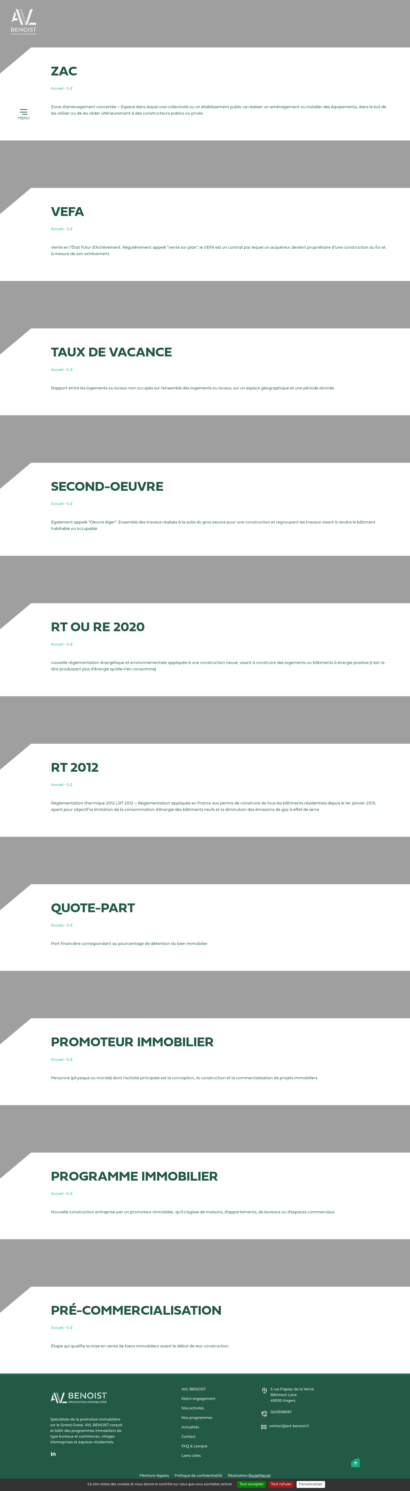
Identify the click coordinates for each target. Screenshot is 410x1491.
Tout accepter (252, 1484)
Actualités (190, 1427)
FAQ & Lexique (194, 1446)
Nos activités (193, 1408)
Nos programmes (197, 1418)
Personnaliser (311, 1484)
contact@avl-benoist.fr (289, 1426)
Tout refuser (281, 1484)
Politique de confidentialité (198, 1476)
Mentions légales (154, 1476)
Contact (189, 1437)
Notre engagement (198, 1399)
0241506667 (281, 1412)
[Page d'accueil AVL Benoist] (24, 22)
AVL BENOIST (194, 1389)
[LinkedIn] (100, 1454)
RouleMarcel (259, 1476)
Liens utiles (191, 1456)
